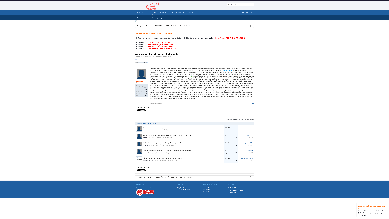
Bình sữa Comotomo (209, 188)
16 (146, 94)
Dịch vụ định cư (178, 12)
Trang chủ (141, 12)
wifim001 (145, 137)
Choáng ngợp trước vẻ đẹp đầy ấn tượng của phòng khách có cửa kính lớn (167, 150)
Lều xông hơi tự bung (183, 189)
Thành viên (163, 12)
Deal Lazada (206, 189)
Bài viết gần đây (157, 18)
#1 (253, 103)
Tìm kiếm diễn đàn (143, 18)
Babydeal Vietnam (182, 188)
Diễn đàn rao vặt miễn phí (143, 188)
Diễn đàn (152, 12)
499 (146, 90)
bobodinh (164, 56)
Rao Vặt (191, 12)
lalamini (145, 130)
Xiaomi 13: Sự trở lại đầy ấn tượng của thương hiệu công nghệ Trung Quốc (167, 135)
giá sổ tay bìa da (227, 70)
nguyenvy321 (147, 145)
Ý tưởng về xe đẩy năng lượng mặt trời (155, 128)
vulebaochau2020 (148, 160)
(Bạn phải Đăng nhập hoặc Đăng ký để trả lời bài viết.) (240, 119)
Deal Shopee (206, 191)
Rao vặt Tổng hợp (149, 56)
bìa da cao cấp (143, 62)
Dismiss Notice (385, 204)
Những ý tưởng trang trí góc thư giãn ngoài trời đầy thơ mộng (163, 143)
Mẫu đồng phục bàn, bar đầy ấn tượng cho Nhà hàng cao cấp (163, 158)
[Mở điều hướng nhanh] (251, 26)
